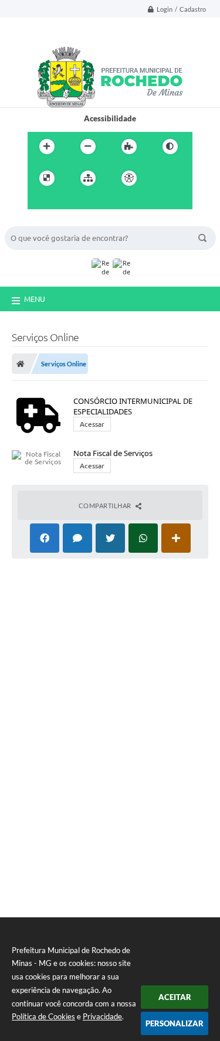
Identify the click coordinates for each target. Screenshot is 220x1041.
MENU (34, 299)
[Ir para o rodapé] (91, 202)
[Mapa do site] (88, 178)
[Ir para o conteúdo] (162, 178)
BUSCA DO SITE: (39, 220)
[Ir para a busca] (65, 202)
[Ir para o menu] (39, 202)
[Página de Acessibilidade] (129, 178)
